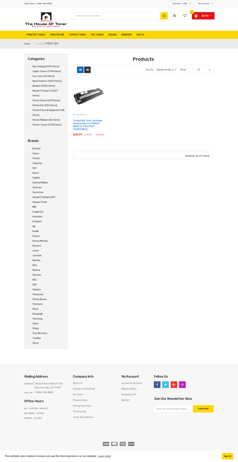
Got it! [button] (227, 456)
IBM (34, 207)
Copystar (37, 163)
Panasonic (38, 294)
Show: (183, 69)
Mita (35, 265)
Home (27, 43)
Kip (34, 226)
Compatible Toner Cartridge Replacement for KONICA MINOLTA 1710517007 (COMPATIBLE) (87, 125)
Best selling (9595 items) (46, 66)
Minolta (36, 260)
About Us (77, 383)
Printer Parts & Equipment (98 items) (48, 112)
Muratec (37, 275)
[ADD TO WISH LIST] (101, 131)
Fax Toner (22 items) (43, 76)
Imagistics (38, 211)
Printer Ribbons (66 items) (46, 120)
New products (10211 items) (47, 81)
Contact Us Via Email (84, 388)
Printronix (38, 304)
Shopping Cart (128, 394)
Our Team (78, 394)
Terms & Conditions (83, 417)
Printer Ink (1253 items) (45, 105)
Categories (36, 59)
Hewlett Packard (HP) (44, 197)
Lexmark (37, 255)
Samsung (37, 318)
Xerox (36, 343)
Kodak (36, 231)
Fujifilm (36, 177)
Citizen (36, 158)
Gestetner (38, 192)
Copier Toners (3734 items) (47, 71)
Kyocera (37, 245)
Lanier (36, 250)
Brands (33, 141)
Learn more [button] (104, 456)
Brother (37, 148)
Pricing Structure (82, 405)
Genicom (37, 187)
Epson (36, 173)
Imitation (37, 216)
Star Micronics (40, 333)
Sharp (36, 328)
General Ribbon (40, 182)
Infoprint (37, 221)
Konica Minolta (40, 241)
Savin (35, 323)
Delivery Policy (129, 388)
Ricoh (35, 309)
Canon (36, 153)
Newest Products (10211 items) (45, 93)
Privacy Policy (80, 400)
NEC (35, 279)
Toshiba (37, 338)
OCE (35, 284)
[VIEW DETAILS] (95, 131)
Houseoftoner (40, 202)
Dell (34, 168)
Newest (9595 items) (44, 86)
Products (40, 43)
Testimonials (79, 411)
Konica (36, 236)
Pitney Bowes (40, 299)
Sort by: (150, 69)
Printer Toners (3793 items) (47, 124)
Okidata (37, 289)
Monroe (36, 270)
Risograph (38, 313)
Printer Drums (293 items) (46, 100)
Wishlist (125, 400)
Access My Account (131, 383)
